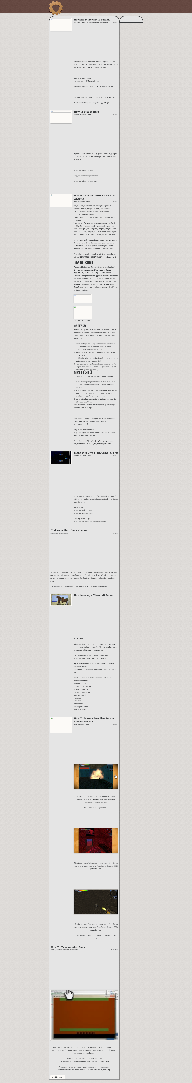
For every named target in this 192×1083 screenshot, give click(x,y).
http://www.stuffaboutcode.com (86, 81)
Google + (77, 435)
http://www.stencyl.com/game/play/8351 (90, 521)
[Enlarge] (83, 312)
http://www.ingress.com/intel (85, 181)
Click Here (80, 935)
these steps (80, 355)
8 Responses (115, 114)
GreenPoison (110, 344)
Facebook (84, 435)
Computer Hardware (91, 22)
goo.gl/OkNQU (103, 103)
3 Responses (115, 22)
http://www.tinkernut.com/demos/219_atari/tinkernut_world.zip (84, 1070)
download (90, 390)
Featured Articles (91, 598)
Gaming (106, 22)
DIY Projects (100, 22)
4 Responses (115, 201)
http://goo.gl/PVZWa (107, 97)
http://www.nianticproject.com (86, 176)
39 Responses (114, 950)
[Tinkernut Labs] (55, 7)
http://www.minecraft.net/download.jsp (90, 658)
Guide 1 (87, 370)
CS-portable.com (102, 278)
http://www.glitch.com (83, 510)
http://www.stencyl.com (83, 513)
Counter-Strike (80, 243)
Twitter (92, 435)
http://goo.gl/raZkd (105, 86)
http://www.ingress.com (83, 170)
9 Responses (115, 455)
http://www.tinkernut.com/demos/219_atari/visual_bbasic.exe (84, 1061)
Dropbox (79, 396)
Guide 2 (95, 370)
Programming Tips (73, 950)
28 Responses (114, 598)
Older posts (57, 1077)
